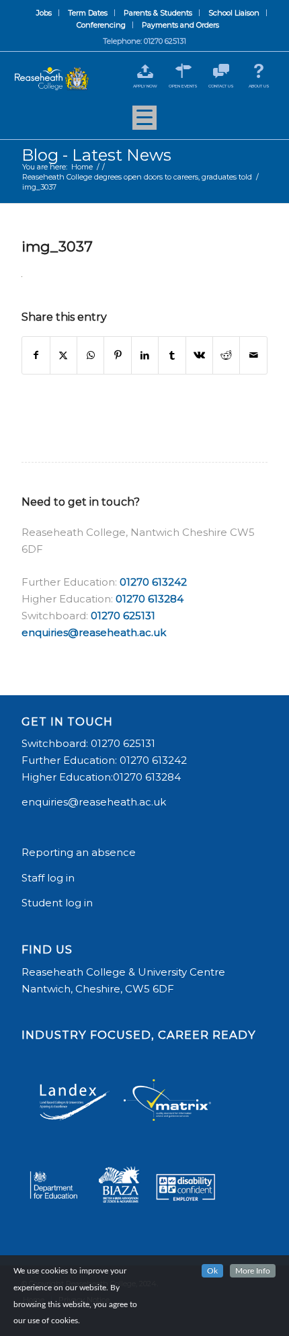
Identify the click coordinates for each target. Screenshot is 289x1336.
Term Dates (88, 12)
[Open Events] (183, 71)
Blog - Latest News (96, 155)
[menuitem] (44, 12)
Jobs (44, 12)
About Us (259, 86)
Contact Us (221, 86)
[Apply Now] (145, 71)
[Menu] (144, 122)
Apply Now (145, 86)
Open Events (183, 86)
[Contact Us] (221, 71)
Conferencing (101, 25)
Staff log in (48, 877)
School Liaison (233, 12)
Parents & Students (158, 12)
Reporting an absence (80, 852)
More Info (252, 1271)
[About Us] (259, 71)
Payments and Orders (180, 25)
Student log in (58, 902)
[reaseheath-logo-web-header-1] (52, 79)
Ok (212, 1271)
